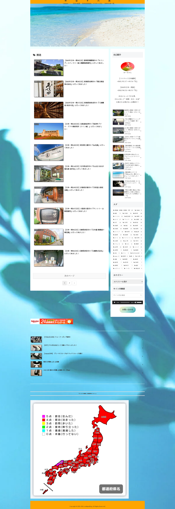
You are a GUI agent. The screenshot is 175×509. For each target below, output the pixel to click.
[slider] (139, 302)
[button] (141, 295)
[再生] (115, 302)
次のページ (69, 276)
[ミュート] (135, 302)
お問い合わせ (127, 310)
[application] (127, 302)
